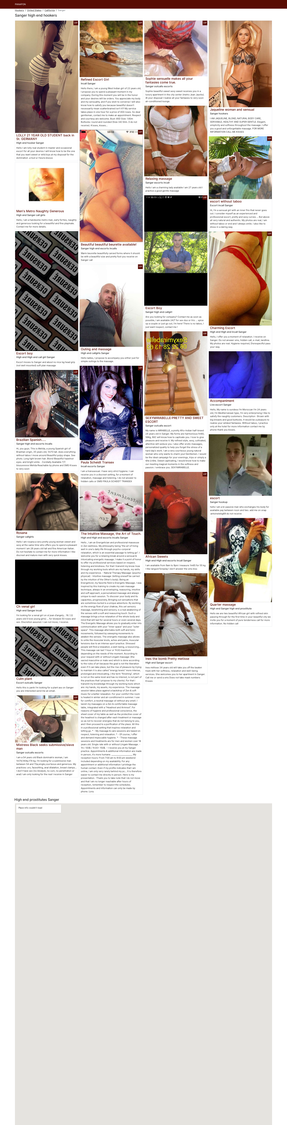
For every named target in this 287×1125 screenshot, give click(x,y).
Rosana (21, 533)
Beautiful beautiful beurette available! (108, 244)
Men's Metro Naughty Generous (40, 211)
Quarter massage (223, 604)
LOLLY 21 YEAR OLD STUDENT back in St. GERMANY (45, 137)
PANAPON (20, 4)
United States (34, 10)
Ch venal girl (25, 606)
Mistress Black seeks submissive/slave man (45, 746)
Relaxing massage (158, 178)
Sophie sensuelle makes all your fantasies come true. (169, 80)
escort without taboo (226, 201)
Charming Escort (222, 328)
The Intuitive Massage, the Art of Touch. (111, 534)
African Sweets (156, 556)
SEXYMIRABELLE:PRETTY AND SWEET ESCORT (174, 420)
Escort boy (24, 353)
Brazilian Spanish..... (31, 440)
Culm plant (24, 679)
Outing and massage (96, 349)
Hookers (19, 10)
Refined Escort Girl (95, 79)
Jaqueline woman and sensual (232, 109)
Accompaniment (222, 401)
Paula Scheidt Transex (97, 462)
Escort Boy (153, 308)
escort (215, 498)
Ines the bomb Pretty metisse (167, 659)
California (50, 10)
